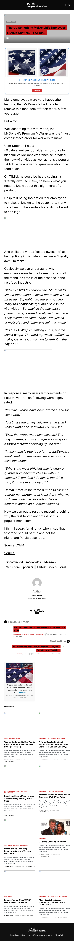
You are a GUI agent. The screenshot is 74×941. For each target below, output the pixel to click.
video (52, 567)
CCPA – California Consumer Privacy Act (40, 935)
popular (28, 567)
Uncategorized (39, 634)
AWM (20, 545)
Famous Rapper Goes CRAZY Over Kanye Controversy (17, 901)
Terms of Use (14, 935)
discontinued (14, 562)
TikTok (41, 567)
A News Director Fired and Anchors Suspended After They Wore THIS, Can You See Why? (53, 744)
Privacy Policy (59, 935)
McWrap (50, 562)
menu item (12, 567)
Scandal (32, 634)
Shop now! (22, 693)
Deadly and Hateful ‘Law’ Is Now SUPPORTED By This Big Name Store (19, 798)
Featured (19, 653)
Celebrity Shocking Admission (52, 842)
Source (9, 553)
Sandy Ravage (37, 596)
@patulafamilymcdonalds (23, 150)
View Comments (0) (37, 611)
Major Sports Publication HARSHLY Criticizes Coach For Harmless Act (53, 902)
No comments (19, 636)
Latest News (25, 634)
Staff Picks (24, 791)
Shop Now (37, 90)
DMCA (23, 935)
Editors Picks (8, 738)
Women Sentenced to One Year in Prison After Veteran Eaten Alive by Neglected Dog (19, 744)
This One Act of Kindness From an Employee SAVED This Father (54, 796)
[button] (5, 5)
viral (63, 567)
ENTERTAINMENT (11, 21)
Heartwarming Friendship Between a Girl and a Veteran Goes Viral (17, 851)
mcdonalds (33, 562)
